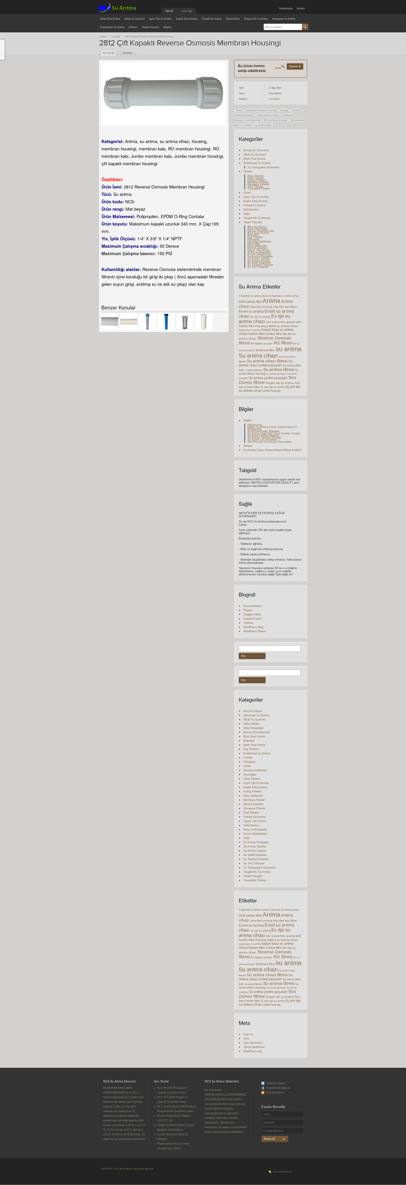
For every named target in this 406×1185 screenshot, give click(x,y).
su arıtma (247, 125)
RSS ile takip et (275, 1092)
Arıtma (239, 110)
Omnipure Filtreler (258, 184)
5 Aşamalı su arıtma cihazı (254, 295)
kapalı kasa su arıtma (250, 330)
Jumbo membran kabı (267, 115)
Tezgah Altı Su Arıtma (256, 18)
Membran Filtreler (258, 182)
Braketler (252, 235)
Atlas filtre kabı (281, 306)
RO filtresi (283, 343)
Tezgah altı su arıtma (279, 383)
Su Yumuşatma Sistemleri (263, 167)
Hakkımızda (286, 8)
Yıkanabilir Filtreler (258, 188)
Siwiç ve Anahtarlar (259, 252)
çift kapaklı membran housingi (261, 110)
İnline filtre (253, 387)
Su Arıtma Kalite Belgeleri (263, 435)
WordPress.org (252, 1051)
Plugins (247, 610)
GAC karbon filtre (275, 322)
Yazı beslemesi (252, 1042)
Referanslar (254, 429)
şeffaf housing (271, 390)
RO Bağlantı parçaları (262, 343)
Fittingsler (253, 239)
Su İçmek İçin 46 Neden (262, 439)
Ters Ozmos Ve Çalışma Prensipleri (269, 441)
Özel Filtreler (255, 186)
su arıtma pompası (276, 374)
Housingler (116, 37)
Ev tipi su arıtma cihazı (264, 319)
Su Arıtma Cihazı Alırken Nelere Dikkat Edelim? (272, 450)
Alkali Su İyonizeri (134, 18)
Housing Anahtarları (259, 241)
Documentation (252, 606)
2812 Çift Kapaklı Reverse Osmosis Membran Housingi (149, 37)
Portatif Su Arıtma (212, 18)
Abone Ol (269, 1138)
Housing (284, 110)
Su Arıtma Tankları (258, 258)
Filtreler (133, 27)
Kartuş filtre (273, 333)
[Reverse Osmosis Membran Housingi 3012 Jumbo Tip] (109, 321)
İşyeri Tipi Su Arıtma (160, 18)
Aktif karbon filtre (250, 301)
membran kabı (253, 120)
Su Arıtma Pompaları (260, 256)
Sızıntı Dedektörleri (259, 254)
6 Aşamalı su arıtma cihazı (284, 295)
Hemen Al (295, 66)
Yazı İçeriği (108, 53)
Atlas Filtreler (255, 175)
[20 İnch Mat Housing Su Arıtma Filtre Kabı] (166, 321)
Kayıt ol (248, 1034)
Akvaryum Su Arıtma (283, 18)
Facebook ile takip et (278, 1087)
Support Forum (252, 618)
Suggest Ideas (252, 614)
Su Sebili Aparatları (259, 262)
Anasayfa (103, 37)
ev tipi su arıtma (260, 316)
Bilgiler (167, 27)
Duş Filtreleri (255, 237)
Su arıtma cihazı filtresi (267, 361)
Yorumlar (127, 53)
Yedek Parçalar (150, 27)
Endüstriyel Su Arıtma (112, 27)
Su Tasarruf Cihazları (260, 264)
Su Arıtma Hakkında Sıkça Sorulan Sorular (273, 433)
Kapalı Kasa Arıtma (187, 18)
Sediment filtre (265, 350)
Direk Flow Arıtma (110, 18)
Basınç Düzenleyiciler (260, 230)
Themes (248, 622)
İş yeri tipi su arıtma (273, 387)
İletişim (301, 8)
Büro (294, 306)
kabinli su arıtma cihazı (282, 326)
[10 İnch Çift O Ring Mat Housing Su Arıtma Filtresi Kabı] (203, 321)
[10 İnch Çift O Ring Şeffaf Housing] (185, 321)
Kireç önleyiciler (257, 245)
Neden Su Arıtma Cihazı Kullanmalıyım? (272, 427)
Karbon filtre (256, 333)
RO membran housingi (275, 120)
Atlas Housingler (257, 228)
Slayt (246, 213)
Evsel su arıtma (251, 311)
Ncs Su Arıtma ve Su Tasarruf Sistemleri (136, 1169)
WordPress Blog (253, 627)
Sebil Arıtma (233, 18)
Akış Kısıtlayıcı (257, 226)
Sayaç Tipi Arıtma (258, 250)
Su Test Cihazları (258, 266)
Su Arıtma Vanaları (258, 260)
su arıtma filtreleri (253, 370)
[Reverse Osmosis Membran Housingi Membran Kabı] (128, 321)
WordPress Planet (254, 631)
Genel (247, 192)
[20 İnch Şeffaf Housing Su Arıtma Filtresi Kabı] (147, 321)
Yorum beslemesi (254, 1047)
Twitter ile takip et (276, 1083)
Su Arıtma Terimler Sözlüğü (264, 437)
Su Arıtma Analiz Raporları (263, 431)
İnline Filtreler (255, 178)
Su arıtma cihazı (263, 125)
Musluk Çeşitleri (257, 247)
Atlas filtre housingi (261, 306)
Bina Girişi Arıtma (258, 233)
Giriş (246, 1038)
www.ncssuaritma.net (282, 1172)
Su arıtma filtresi (278, 369)
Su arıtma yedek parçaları (268, 378)
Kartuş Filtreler (256, 180)
